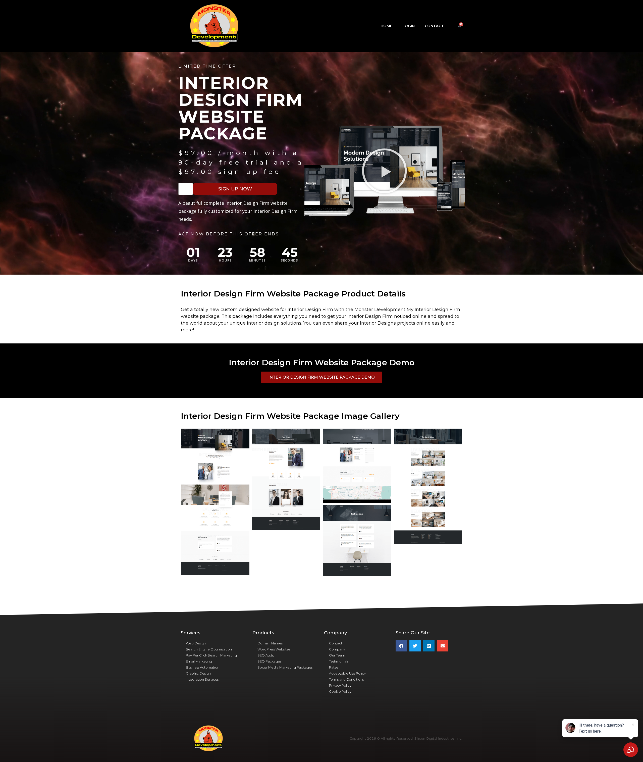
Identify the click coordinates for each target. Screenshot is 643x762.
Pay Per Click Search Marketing (211, 655)
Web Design (196, 643)
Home (386, 25)
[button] (384, 170)
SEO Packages (269, 661)
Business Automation (202, 667)
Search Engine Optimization (209, 649)
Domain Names (270, 643)
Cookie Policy (340, 691)
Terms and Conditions (346, 679)
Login (408, 25)
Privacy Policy (340, 685)
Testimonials (338, 661)
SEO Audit (265, 655)
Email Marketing (199, 661)
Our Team (337, 655)
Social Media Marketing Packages (284, 667)
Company (337, 649)
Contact (434, 25)
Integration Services (202, 679)
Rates (333, 667)
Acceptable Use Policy (347, 673)
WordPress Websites (273, 649)
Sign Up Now (235, 189)
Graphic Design (198, 673)
